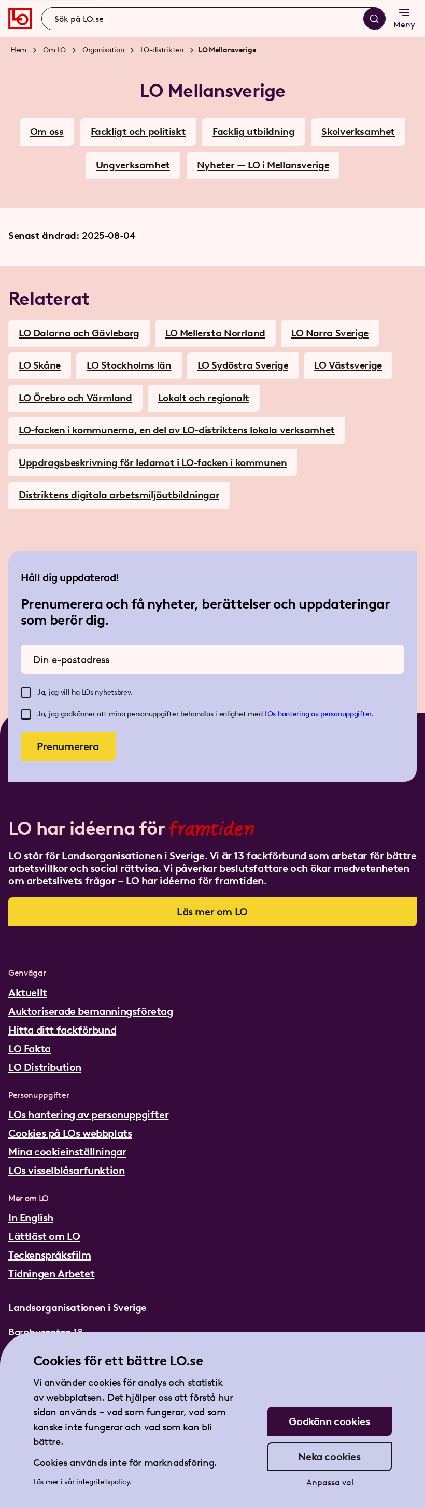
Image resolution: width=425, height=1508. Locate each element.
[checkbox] (26, 692)
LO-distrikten (161, 50)
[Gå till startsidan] (20, 18)
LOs (271, 714)
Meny (404, 25)
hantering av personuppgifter (324, 714)
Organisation (103, 50)
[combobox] (213, 19)
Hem (18, 50)
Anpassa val (329, 1482)
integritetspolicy (103, 1481)
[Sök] (374, 19)
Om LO (54, 50)
